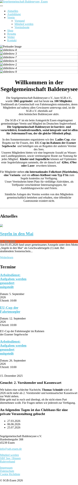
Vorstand (20, 20)
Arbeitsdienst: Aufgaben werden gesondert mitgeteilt (13, 281)
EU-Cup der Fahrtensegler (10, 309)
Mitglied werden (24, 24)
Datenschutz (7, 470)
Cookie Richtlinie (10, 474)
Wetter (11, 37)
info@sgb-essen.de (11, 448)
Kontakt (12, 40)
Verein (11, 17)
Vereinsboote (22, 27)
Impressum (6, 467)
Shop (10, 30)
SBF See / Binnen (10, 458)
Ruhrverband (7, 461)
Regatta (11, 33)
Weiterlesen (6, 257)
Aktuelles (12, 11)
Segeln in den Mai (16, 233)
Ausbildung (14, 14)
